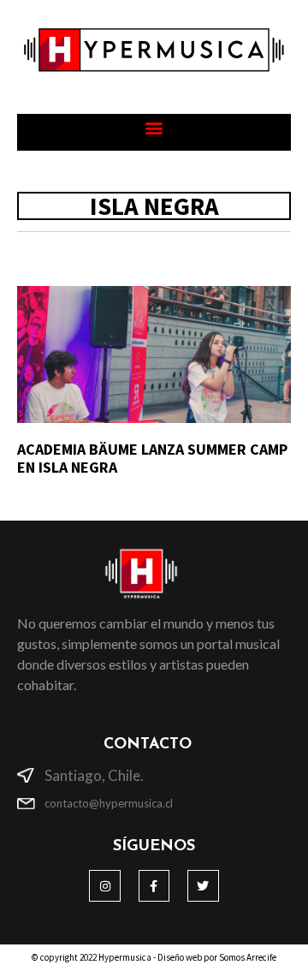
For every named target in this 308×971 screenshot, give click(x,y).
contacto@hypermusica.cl (108, 803)
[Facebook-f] (154, 885)
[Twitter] (202, 885)
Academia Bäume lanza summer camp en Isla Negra (152, 458)
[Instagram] (104, 885)
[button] (154, 128)
